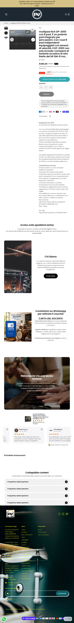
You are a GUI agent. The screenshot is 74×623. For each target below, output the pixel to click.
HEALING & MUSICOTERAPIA (26, 560)
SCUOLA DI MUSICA (27, 571)
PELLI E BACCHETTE (27, 535)
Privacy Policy (42, 532)
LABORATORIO (26, 579)
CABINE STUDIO (26, 566)
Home (6, 23)
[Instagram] (63, 513)
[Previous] (12, 40)
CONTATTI (25, 573)
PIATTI (23, 537)
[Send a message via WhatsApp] (4, 619)
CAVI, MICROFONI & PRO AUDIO (27, 555)
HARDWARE (25, 540)
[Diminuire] (41, 87)
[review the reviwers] (25, 430)
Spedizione (50, 66)
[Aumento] (51, 87)
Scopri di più (50, 276)
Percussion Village (24, 609)
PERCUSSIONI (26, 563)
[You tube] (67, 513)
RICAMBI (24, 542)
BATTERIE (24, 532)
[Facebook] (50, 116)
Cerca (40, 530)
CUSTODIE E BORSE (27, 552)
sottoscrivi (62, 593)
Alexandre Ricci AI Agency (22, 614)
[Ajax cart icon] (69, 14)
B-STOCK (24, 576)
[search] (66, 14)
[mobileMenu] (6, 14)
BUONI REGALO (26, 568)
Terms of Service (43, 535)
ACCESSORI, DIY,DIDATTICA (26, 548)
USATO (24, 545)
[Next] (33, 40)
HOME (23, 530)
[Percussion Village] (37, 14)
